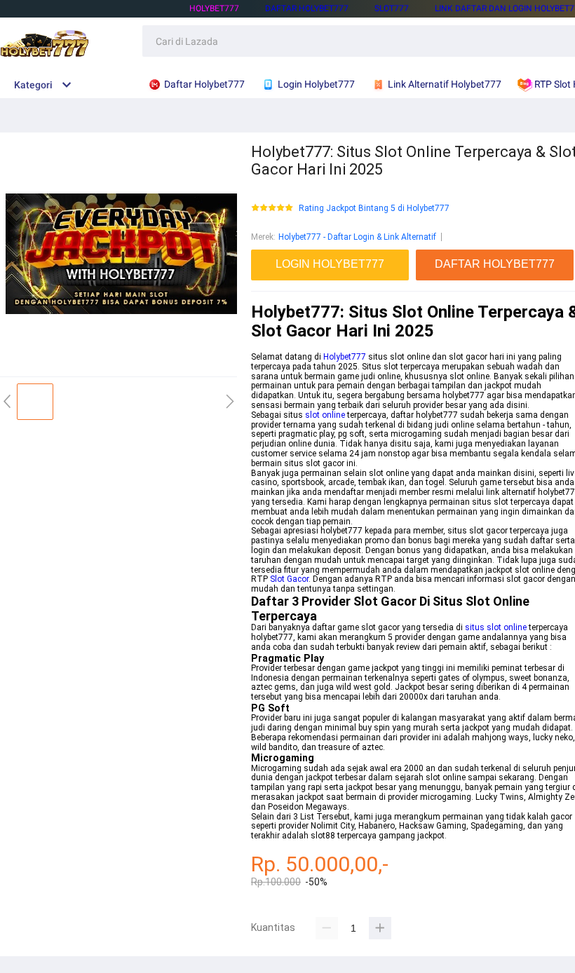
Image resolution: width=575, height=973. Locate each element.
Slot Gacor (289, 579)
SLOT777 (391, 8)
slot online (325, 415)
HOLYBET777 (214, 8)
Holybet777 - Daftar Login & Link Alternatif (357, 237)
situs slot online (496, 627)
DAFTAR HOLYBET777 (307, 8)
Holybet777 (344, 357)
